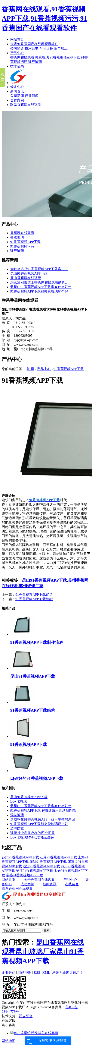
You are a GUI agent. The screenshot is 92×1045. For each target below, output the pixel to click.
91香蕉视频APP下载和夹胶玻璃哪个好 (39, 291)
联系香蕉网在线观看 (25, 105)
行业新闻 (32, 96)
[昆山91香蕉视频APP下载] (23, 668)
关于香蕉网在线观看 (39, 879)
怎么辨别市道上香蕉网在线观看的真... (39, 282)
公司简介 (17, 48)
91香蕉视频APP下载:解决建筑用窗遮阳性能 (43, 810)
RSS (37, 972)
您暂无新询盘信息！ (67, 972)
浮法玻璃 (17, 815)
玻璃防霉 (17, 828)
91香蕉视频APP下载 (65, 57)
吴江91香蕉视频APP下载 (34, 870)
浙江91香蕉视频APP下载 (41, 866)
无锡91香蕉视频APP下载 (48, 862)
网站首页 (17, 39)
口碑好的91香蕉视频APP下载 (36, 778)
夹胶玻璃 (42, 57)
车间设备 (46, 48)
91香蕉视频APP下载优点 (34, 594)
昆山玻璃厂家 (35, 951)
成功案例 (27, 884)
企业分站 (8, 972)
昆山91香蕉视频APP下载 (28, 273)
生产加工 (61, 48)
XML (46, 972)
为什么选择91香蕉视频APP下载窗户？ (39, 269)
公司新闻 (17, 96)
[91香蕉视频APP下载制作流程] (23, 634)
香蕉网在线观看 (22, 57)
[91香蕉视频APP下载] (23, 736)
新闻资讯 (17, 91)
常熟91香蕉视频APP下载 (24, 875)
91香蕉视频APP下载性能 (34, 599)
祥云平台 (26, 1016)
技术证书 (32, 48)
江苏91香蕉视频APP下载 (58, 857)
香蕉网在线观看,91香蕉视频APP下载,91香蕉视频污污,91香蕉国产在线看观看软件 (44, 18)
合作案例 (17, 100)
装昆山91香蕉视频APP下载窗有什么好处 (40, 287)
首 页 (30, 369)
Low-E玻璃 (18, 801)
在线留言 (72, 884)
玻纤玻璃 (35, 62)
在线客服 (51, 1033)
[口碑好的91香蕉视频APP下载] (23, 771)
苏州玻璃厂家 (31, 586)
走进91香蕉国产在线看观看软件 (34, 44)
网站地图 (24, 972)
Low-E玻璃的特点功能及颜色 (32, 837)
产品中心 (17, 53)
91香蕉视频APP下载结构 (32, 710)
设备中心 (17, 87)
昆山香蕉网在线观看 (25, 278)
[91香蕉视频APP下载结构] (23, 702)
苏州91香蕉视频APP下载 (20, 857)
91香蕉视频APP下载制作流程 (36, 642)
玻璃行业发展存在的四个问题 (32, 833)
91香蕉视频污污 (22, 246)
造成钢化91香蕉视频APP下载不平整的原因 (42, 819)
